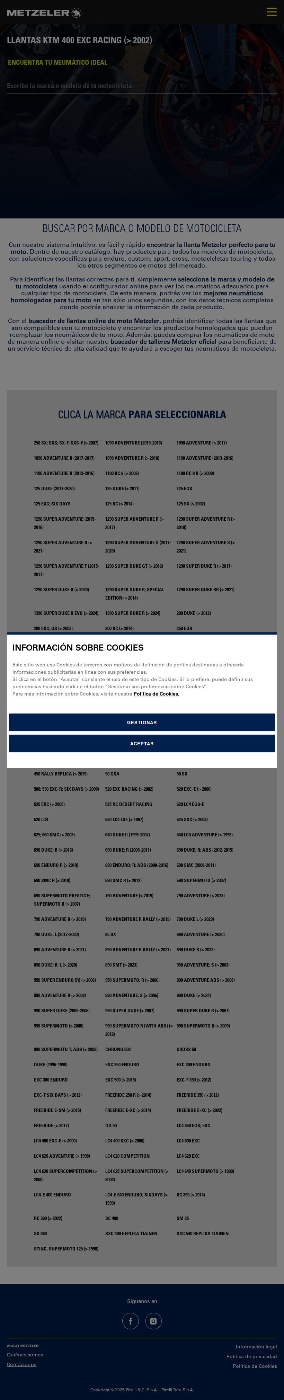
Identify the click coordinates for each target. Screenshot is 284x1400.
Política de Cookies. (156, 694)
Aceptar (142, 743)
